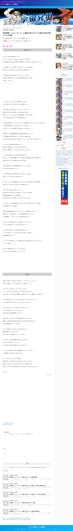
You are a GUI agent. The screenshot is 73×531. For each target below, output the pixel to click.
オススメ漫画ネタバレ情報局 (9, 4)
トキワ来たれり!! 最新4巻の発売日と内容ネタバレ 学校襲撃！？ (18, 518)
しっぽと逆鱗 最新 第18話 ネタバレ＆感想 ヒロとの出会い (67, 38)
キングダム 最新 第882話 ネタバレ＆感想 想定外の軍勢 (68, 99)
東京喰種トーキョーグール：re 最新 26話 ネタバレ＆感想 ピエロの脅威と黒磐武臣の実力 (27, 485)
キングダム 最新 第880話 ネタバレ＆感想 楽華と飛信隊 (68, 111)
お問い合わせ (3, 7)
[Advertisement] (12, 92)
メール (4, 453)
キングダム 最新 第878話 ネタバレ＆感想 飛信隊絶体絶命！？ (68, 124)
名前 (4, 448)
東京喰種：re (10, 424)
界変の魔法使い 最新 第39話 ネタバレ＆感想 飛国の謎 (67, 47)
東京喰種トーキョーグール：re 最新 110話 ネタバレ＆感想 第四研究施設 (24, 511)
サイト (4, 458)
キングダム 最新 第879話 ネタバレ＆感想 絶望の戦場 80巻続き (68, 117)
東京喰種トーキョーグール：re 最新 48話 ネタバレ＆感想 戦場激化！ (23, 477)
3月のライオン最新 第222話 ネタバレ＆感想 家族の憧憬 (67, 57)
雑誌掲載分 (6, 424)
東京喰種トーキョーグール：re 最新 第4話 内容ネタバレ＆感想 (22, 502)
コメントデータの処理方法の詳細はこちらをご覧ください (36, 467)
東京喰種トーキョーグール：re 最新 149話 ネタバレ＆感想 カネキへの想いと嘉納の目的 (27, 494)
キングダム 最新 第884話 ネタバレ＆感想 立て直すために (68, 80)
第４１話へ (5, 371)
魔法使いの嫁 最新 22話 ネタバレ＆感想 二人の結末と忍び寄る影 (18, 519)
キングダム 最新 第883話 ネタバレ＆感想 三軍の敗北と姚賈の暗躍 (68, 92)
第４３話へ (49, 374)
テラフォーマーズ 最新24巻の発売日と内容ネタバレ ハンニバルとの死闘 (67, 68)
